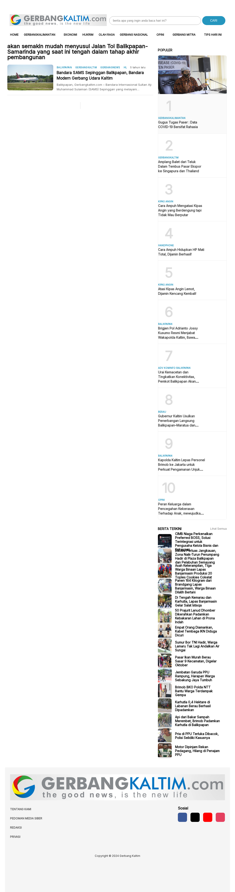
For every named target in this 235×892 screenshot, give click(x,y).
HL (125, 67)
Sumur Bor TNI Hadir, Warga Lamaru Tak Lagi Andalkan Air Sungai (197, 646)
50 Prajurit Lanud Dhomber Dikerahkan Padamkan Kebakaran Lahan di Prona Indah (195, 616)
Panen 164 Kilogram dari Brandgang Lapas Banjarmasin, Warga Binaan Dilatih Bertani (195, 586)
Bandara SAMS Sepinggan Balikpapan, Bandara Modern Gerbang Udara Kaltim (100, 75)
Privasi (15, 836)
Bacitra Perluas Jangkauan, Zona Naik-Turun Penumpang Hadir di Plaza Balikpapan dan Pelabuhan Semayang (197, 556)
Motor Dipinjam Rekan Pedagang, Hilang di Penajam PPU (197, 751)
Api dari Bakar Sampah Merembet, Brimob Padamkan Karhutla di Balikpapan (197, 721)
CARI (213, 20)
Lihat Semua (218, 528)
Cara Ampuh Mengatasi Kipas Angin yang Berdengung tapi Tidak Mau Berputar (180, 210)
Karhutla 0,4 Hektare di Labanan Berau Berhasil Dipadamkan (193, 706)
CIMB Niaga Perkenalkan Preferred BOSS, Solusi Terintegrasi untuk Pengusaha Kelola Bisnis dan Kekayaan (196, 541)
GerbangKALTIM (86, 67)
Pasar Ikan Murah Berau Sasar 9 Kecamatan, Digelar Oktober (196, 661)
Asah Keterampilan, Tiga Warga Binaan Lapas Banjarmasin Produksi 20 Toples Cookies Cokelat (193, 571)
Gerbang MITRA (184, 34)
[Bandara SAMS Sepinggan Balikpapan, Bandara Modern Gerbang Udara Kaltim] (32, 77)
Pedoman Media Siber (26, 818)
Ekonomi (70, 34)
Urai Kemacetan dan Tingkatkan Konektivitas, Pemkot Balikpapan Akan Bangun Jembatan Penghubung (177, 381)
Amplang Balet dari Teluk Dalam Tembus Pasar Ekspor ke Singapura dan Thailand (179, 166)
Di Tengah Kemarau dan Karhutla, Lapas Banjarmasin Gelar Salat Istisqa (196, 601)
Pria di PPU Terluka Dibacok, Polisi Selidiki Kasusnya (197, 736)
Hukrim (87, 34)
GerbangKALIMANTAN (39, 34)
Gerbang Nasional (134, 34)
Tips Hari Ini (213, 34)
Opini (160, 34)
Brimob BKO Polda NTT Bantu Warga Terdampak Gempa (194, 691)
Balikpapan (64, 67)
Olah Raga (107, 34)
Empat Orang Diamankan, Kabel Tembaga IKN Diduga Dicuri (196, 631)
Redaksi (16, 827)
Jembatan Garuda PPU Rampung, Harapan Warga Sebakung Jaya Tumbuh (195, 676)
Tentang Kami (20, 809)
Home (14, 34)
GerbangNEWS (110, 67)
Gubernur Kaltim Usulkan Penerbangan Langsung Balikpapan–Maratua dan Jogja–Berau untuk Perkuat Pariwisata (178, 425)
